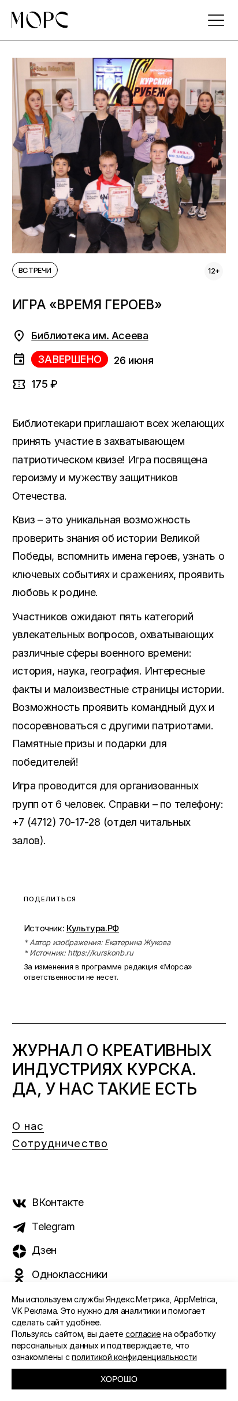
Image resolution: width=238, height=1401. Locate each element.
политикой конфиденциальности (134, 1357)
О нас (28, 1126)
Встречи (34, 270)
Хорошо (119, 1379)
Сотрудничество (60, 1143)
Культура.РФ (92, 928)
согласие (143, 1334)
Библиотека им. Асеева (89, 335)
